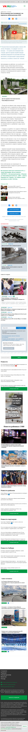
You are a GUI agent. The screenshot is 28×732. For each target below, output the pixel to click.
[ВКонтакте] (9, 19)
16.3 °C (9, 1)
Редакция (4, 673)
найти (19, 357)
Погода (3, 679)
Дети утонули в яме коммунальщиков (11, 245)
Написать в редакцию (14, 697)
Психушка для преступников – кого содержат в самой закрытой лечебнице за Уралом (13, 339)
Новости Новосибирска (14, 209)
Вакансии (4, 677)
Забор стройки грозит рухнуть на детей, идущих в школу (12, 267)
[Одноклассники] (13, 19)
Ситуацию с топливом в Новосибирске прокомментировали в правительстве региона (13, 607)
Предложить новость (14, 213)
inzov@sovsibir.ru (19, 713)
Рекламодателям (6, 675)
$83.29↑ (13, 1)
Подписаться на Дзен (8, 348)
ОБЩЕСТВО (10, 265)
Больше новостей (14, 388)
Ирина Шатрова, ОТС (14, 22)
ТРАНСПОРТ (4, 603)
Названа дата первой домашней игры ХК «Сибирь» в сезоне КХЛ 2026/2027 (11, 632)
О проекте (4, 671)
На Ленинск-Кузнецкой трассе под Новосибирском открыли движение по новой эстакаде (12, 583)
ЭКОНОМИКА (4, 627)
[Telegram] (16, 19)
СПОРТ (4, 651)
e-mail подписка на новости (9, 682)
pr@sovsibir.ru (18, 714)
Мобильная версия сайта (7, 686)
